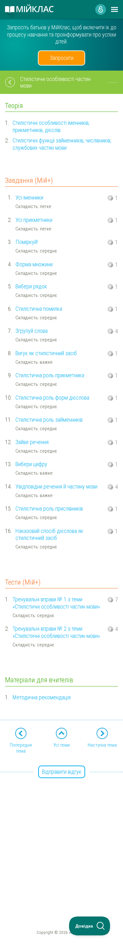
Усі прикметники (33, 220)
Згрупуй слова (31, 330)
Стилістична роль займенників (49, 419)
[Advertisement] (61, 833)
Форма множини (34, 264)
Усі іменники (29, 197)
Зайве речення (32, 442)
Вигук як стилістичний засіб (46, 353)
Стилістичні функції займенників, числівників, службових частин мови (62, 144)
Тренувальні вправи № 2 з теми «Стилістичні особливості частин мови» (56, 632)
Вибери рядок (31, 286)
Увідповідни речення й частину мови (56, 486)
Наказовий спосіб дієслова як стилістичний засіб (49, 534)
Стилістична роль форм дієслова (52, 397)
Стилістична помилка (38, 308)
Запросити (61, 58)
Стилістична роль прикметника (49, 375)
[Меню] (114, 9)
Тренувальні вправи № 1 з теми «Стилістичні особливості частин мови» (56, 603)
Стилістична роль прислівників (49, 508)
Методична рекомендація (42, 697)
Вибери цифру (31, 464)
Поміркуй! (26, 242)
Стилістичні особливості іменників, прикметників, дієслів (51, 126)
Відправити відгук (61, 771)
